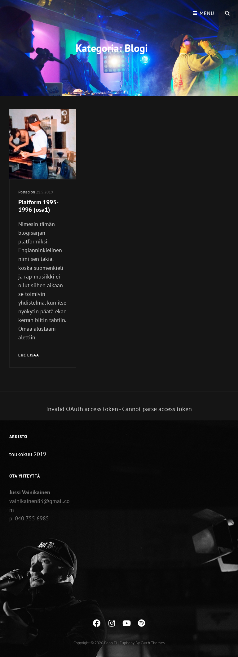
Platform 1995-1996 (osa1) (38, 206)
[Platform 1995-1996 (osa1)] (42, 144)
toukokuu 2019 (27, 454)
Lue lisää (28, 355)
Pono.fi (110, 643)
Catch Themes (153, 643)
